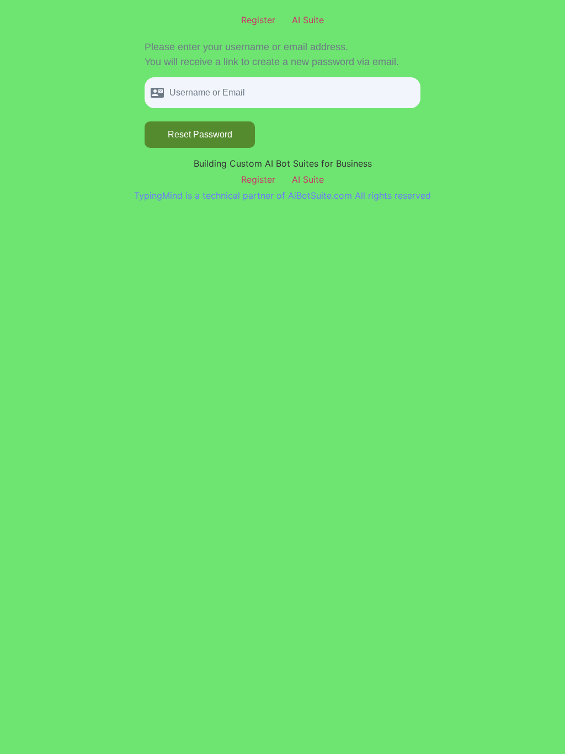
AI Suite (308, 19)
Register (258, 19)
